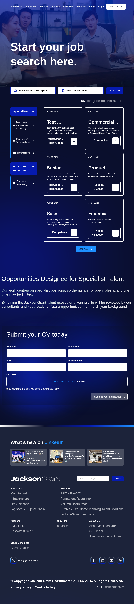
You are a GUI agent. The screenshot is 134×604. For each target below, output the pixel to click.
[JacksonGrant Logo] (18, 6)
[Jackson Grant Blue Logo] (35, 478)
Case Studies (19, 548)
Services (44, 6)
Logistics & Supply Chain (27, 509)
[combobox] (80, 90)
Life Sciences (19, 504)
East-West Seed (21, 531)
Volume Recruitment (74, 504)
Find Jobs (68, 6)
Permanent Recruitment (76, 498)
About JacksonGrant (103, 526)
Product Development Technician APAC (103, 168)
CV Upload (11, 374)
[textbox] (36, 353)
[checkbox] (7, 389)
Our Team (96, 531)
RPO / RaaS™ (70, 493)
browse (81, 381)
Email (9, 360)
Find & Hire (60, 521)
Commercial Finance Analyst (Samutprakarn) (104, 122)
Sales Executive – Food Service (61, 214)
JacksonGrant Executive (77, 514)
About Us (81, 6)
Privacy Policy (21, 587)
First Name (11, 347)
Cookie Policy (45, 587)
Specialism (20, 111)
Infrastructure (19, 498)
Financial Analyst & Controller (99, 214)
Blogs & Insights (97, 6)
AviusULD (17, 526)
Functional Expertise (20, 168)
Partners (55, 6)
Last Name (73, 347)
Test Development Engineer (61, 122)
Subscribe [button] (117, 479)
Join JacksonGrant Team (106, 536)
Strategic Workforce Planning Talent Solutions (92, 509)
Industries (31, 6)
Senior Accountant (59, 168)
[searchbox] (33, 90)
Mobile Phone (82, 360)
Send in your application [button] (108, 396)
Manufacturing (20, 493)
